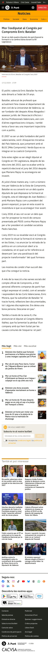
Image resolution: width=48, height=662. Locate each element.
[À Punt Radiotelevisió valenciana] (14, 643)
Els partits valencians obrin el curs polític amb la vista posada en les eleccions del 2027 (12, 482)
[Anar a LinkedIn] (8, 586)
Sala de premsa (7, 615)
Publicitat (28, 611)
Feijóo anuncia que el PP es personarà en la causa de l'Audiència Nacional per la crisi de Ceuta (12, 536)
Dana (25, 19)
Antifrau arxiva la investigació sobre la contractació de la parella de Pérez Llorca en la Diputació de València (11, 561)
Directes (42, 8)
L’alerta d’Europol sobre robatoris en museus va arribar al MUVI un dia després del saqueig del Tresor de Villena (34, 511)
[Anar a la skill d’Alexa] (39, 596)
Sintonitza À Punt (31, 615)
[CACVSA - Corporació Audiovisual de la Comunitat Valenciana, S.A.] (18, 649)
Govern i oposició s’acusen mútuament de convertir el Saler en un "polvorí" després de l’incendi (35, 536)
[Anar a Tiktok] (18, 581)
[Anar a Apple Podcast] (3, 586)
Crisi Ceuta (25, 2)
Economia (34, 19)
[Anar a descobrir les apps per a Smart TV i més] (12, 602)
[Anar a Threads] (34, 581)
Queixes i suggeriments (33, 619)
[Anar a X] (8, 581)
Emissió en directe (8, 619)
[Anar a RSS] (14, 586)
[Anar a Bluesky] (29, 581)
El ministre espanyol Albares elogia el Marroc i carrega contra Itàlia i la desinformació (35, 560)
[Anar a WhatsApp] (39, 581)
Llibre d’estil (29, 628)
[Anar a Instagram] (13, 581)
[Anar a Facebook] (3, 581)
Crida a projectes (31, 623)
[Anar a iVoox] (44, 581)
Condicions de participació (11, 632)
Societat (16, 19)
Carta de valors (7, 628)
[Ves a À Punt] (12, 7)
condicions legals (24, 440)
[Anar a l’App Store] (26, 596)
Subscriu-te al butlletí (9, 623)
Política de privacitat (9, 636)
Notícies (24, 13)
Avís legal (28, 632)
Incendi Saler (36, 2)
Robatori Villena (12, 2)
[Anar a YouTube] (24, 581)
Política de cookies (32, 636)
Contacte (5, 611)
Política (6, 19)
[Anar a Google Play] (9, 596)
